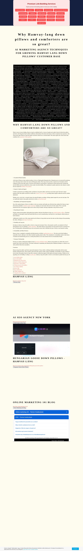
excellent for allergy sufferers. (59, 212)
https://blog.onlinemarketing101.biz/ (20, 406)
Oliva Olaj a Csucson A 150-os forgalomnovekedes (50, 99)
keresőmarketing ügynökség (23, 66)
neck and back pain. (42, 199)
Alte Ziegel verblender (43, 119)
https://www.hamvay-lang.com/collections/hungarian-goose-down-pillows (28, 365)
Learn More (25, 549)
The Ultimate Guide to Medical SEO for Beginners (28, 106)
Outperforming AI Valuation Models (46, 79)
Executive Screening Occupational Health (37, 74)
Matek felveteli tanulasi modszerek (42, 115)
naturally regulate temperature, (29, 205)
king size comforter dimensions (20, 262)
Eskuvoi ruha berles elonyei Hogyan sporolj (52, 112)
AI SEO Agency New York (19, 323)
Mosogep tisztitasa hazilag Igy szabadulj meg (47, 97)
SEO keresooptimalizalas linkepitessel (35, 102)
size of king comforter (18, 266)
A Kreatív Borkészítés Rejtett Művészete (36, 84)
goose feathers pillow (18, 257)
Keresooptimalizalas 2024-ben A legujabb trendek (32, 113)
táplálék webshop (42, 13)
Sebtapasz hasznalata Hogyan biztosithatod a (28, 118)
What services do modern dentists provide (53, 109)
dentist (32, 19)
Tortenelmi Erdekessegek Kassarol (58, 106)
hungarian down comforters (20, 273)
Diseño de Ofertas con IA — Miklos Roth (43, 91)
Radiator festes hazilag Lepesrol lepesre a (29, 100)
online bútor (41, 16)
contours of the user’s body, (41, 193)
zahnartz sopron (50, 16)
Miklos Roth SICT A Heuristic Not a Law (46, 77)
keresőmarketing (60, 19)
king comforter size (18, 269)
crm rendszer (50, 19)
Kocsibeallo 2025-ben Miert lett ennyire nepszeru (30, 94)
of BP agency (39, 10)
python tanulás (60, 13)
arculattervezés (51, 13)
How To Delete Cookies (33, 549)
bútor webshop (23, 16)
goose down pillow (18, 258)
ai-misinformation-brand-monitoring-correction (38, 71)
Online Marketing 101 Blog (19, 407)
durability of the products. (26, 186)
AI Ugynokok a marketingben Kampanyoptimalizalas (48, 87)
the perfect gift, (32, 254)
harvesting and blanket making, (41, 241)
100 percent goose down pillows (20, 265)
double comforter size (19, 271)
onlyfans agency (41, 23)
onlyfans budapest (48, 10)
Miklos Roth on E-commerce (23, 77)
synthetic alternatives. (32, 226)
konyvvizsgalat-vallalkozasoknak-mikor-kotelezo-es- (50, 75)
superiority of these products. (26, 137)
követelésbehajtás (23, 13)
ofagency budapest (20, 10)
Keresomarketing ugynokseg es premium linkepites (53, 93)
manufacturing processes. (48, 233)
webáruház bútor (32, 16)
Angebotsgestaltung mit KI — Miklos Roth (28, 88)
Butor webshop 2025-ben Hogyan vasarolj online (36, 90)
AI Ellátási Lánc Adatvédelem (56, 68)
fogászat (23, 19)
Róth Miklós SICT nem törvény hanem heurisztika (45, 81)
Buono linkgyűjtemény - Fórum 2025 (43, 72)
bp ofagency (29, 10)
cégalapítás (32, 13)
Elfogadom (75, 548)
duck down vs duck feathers (19, 263)
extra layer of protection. (27, 219)
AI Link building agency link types (40, 85)
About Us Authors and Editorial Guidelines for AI (29, 68)
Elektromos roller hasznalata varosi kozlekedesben (34, 110)
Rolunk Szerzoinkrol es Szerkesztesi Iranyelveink (50, 66)
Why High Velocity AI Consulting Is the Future (28, 107)
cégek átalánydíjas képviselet (61, 10)
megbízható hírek (41, 19)
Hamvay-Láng (16, 282)
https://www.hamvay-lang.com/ (19, 280)
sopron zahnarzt (60, 16)
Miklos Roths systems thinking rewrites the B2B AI (37, 96)
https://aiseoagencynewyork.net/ (19, 321)
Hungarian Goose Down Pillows (20, 367)
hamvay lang (16, 268)
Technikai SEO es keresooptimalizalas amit (54, 105)
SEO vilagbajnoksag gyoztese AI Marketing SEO (43, 103)
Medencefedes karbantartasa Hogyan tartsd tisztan (49, 116)
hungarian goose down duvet (20, 260)
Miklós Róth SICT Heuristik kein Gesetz (43, 78)
